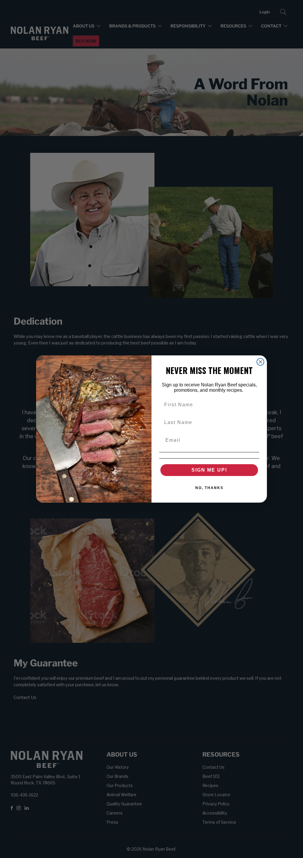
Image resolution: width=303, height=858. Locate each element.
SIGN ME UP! (209, 469)
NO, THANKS (209, 488)
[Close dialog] (260, 361)
